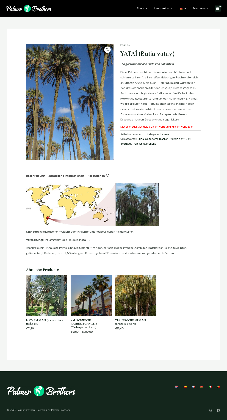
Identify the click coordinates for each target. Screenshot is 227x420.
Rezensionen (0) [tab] (98, 176)
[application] (145, 8)
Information (161, 8)
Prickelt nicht (177, 139)
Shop (140, 8)
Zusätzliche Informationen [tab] (66, 176)
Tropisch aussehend (144, 143)
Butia (141, 139)
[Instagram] (210, 410)
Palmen (125, 45)
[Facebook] (218, 410)
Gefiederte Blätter (156, 139)
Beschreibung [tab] (35, 176)
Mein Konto (200, 8)
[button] (107, 49)
